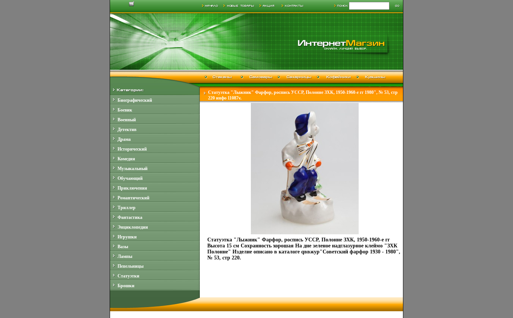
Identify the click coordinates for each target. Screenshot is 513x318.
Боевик (125, 110)
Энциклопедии (133, 227)
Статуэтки (128, 276)
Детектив (127, 129)
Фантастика (130, 217)
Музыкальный (133, 168)
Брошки (126, 285)
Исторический (132, 149)
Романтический (133, 197)
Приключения (132, 188)
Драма (124, 139)
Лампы (125, 256)
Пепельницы (130, 266)
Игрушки (127, 237)
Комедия (126, 158)
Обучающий (130, 178)
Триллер (127, 207)
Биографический (135, 100)
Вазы (123, 246)
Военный (127, 119)
